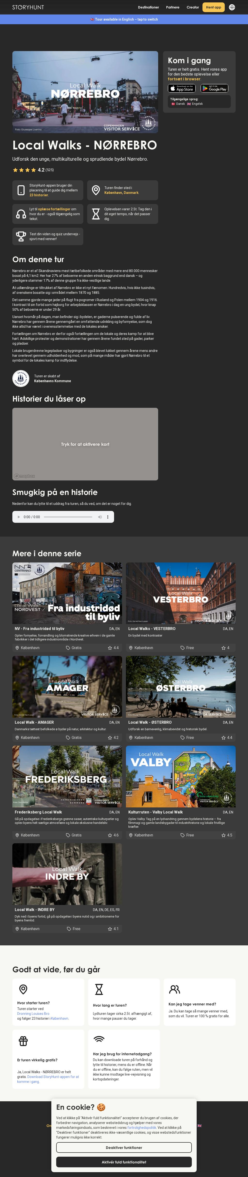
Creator (193, 7)
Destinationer (148, 7)
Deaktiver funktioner (124, 1147)
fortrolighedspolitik (141, 1128)
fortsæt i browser (184, 79)
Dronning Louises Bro (33, 1014)
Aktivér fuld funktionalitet (124, 1162)
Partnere (172, 7)
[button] (230, 7)
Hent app (213, 7)
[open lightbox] (85, 92)
